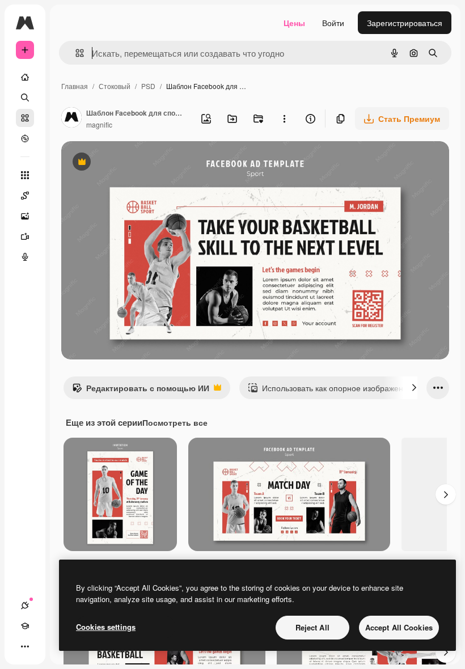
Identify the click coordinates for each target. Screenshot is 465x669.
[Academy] (25, 626)
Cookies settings (106, 626)
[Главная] (25, 77)
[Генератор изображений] (25, 216)
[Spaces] (25, 196)
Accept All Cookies (399, 627)
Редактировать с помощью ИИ (140, 390)
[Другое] (25, 646)
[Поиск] (25, 97)
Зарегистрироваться (404, 22)
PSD (148, 86)
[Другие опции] (284, 118)
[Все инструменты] (25, 175)
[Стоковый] (25, 118)
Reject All (312, 627)
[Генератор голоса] (25, 257)
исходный (137, 163)
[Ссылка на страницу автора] (71, 118)
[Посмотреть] (25, 138)
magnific (99, 124)
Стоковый (114, 86)
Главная (74, 86)
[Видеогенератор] (25, 236)
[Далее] (414, 387)
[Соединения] (25, 605)
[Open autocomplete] (75, 53)
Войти (333, 22)
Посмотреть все (175, 422)
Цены (294, 22)
